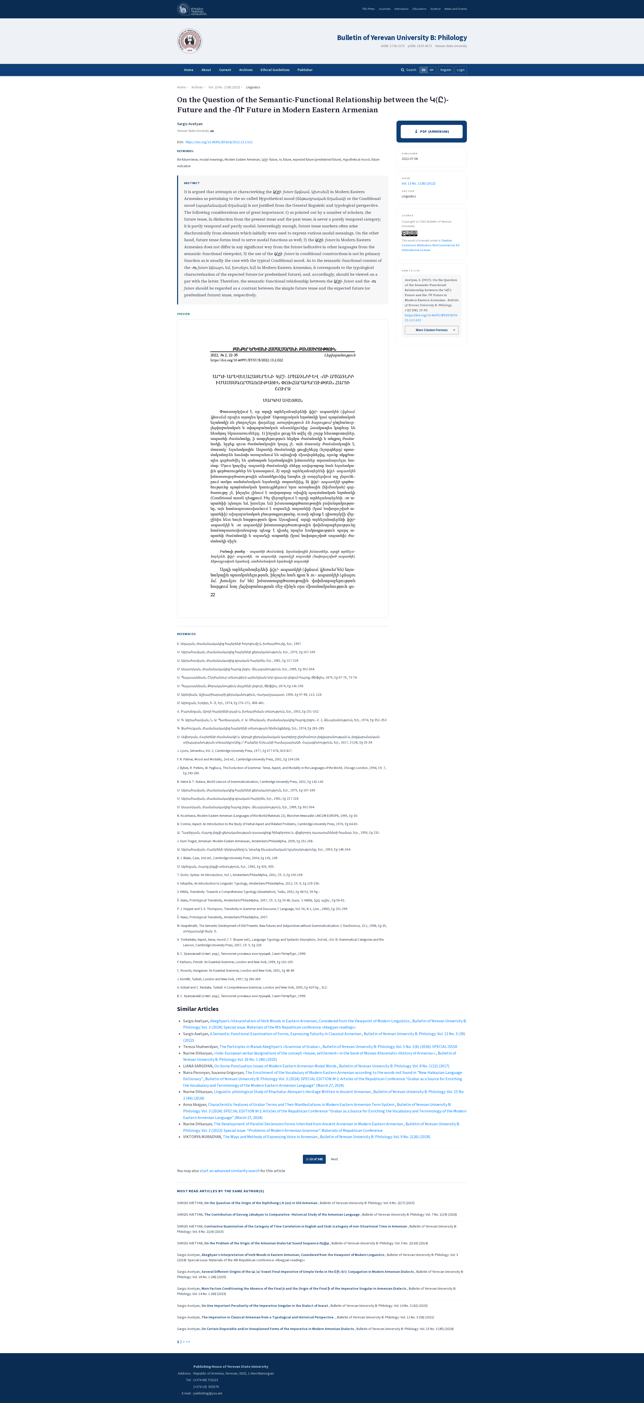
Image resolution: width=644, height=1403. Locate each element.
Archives (246, 70)
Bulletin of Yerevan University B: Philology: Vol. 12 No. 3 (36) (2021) (385, 1317)
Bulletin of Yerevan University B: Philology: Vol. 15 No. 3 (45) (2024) (405, 1328)
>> (188, 1342)
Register (445, 70)
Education (419, 9)
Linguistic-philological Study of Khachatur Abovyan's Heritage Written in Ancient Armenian (293, 1092)
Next (334, 1159)
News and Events (456, 9)
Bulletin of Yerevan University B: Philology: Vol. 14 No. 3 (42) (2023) (379, 1305)
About (206, 70)
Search (411, 69)
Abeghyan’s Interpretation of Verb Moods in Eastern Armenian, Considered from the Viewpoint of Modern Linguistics (310, 1021)
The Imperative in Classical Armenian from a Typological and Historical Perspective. (268, 1317)
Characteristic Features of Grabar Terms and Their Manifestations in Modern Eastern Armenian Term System (301, 1104)
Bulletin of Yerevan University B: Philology (402, 38)
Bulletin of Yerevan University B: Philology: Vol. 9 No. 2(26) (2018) (375, 1137)
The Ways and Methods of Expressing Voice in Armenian (270, 1137)
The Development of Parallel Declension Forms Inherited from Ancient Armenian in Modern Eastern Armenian (309, 1124)
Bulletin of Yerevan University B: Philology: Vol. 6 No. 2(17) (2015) (367, 1203)
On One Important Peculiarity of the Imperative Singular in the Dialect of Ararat (265, 1305)
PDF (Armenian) (434, 131)
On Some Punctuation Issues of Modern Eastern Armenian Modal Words (275, 1066)
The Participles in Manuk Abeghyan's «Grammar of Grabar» (270, 1046)
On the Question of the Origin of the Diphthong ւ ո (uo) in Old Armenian (261, 1203)
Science (435, 9)
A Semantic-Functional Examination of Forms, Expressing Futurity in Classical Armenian (286, 1034)
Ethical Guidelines (275, 70)
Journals (384, 9)
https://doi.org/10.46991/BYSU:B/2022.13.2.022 (219, 142)
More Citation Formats (432, 330)
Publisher (305, 70)
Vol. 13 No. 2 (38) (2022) (224, 87)
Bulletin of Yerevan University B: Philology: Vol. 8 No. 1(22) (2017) (394, 1066)
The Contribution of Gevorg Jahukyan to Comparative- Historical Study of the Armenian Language (282, 1214)
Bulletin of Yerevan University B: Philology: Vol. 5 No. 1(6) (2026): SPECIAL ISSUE (390, 1046)
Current (225, 70)
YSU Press (368, 9)
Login (461, 70)
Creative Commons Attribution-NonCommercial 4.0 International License (430, 245)
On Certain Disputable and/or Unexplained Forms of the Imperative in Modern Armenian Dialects (278, 1328)
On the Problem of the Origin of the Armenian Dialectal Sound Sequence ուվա (267, 1243)
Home (188, 70)
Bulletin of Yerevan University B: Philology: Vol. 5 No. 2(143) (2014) (380, 1243)
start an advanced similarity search (230, 1171)
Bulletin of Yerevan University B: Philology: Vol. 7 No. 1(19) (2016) (409, 1214)
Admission (401, 9)
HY (432, 70)
